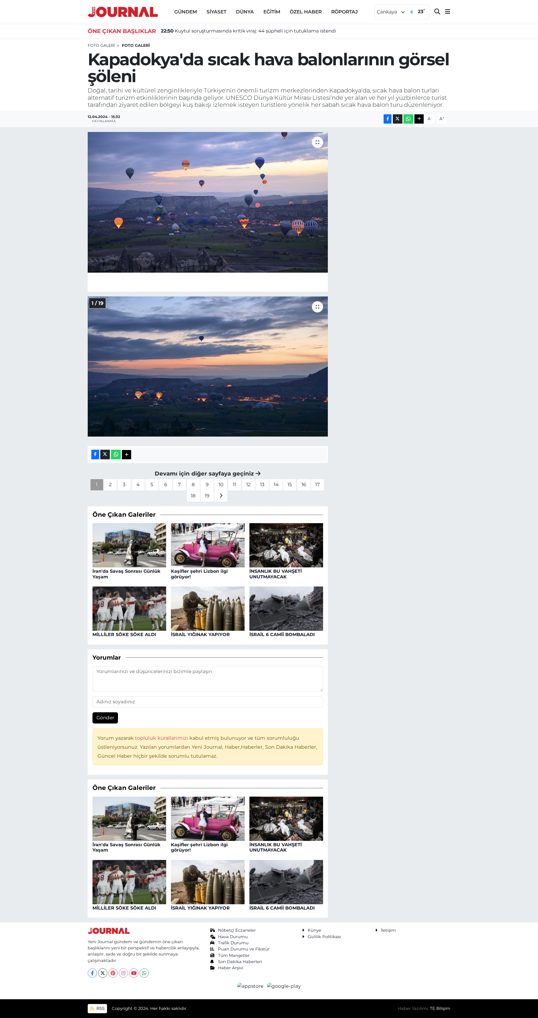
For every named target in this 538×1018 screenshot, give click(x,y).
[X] (102, 973)
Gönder (105, 717)
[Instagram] (123, 973)
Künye (314, 930)
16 (304, 484)
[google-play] (284, 986)
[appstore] (251, 986)
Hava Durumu (233, 936)
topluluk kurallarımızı (162, 738)
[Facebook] (92, 973)
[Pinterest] (113, 973)
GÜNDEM (185, 12)
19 (207, 495)
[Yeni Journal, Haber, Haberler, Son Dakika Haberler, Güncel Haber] (123, 11)
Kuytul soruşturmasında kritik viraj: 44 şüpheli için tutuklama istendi (248, 31)
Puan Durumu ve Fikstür (244, 949)
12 (248, 484)
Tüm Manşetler (234, 955)
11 (234, 484)
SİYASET (216, 12)
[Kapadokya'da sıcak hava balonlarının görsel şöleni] (208, 202)
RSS (100, 1008)
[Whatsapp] (144, 973)
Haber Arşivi (230, 967)
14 (276, 484)
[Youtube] (133, 973)
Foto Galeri (101, 45)
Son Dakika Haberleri (240, 961)
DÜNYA (245, 12)
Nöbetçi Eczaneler (237, 930)
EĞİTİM (271, 12)
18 (193, 495)
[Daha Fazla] (419, 119)
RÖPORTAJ (344, 12)
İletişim (388, 930)
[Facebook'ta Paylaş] (387, 119)
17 (317, 484)
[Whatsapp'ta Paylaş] (408, 119)
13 (262, 484)
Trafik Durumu (233, 942)
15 (289, 484)
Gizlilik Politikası (324, 936)
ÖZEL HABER (306, 12)
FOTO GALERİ (136, 45)
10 (221, 484)
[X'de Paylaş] (397, 119)
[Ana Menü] (445, 12)
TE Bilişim (440, 1008)
